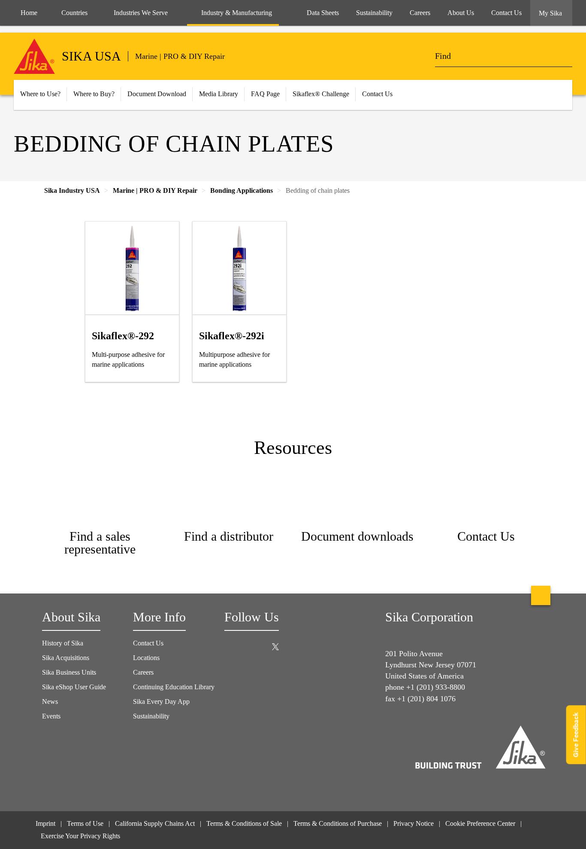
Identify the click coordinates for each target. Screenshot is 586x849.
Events (51, 716)
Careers (143, 672)
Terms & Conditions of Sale (244, 823)
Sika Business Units (69, 672)
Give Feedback (575, 734)
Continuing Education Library (173, 687)
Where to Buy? (94, 93)
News (50, 701)
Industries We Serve (141, 12)
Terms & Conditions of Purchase (337, 823)
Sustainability (151, 716)
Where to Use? (40, 93)
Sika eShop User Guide (74, 687)
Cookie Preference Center (480, 823)
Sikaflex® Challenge (321, 93)
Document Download (156, 93)
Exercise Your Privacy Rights (81, 836)
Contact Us (377, 93)
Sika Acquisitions (65, 657)
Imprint (45, 823)
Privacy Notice (413, 823)
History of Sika (62, 643)
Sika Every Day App (161, 701)
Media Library (218, 93)
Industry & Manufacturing (236, 12)
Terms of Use (85, 823)
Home (29, 12)
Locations (146, 657)
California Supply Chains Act (155, 823)
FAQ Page (265, 93)
